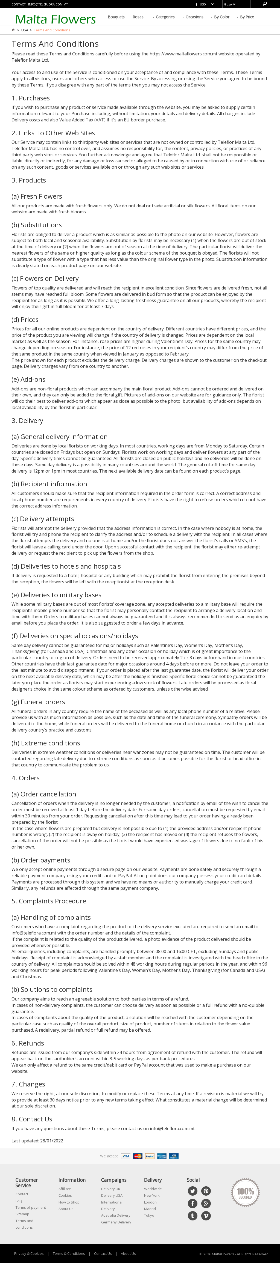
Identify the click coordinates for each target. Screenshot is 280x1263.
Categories (165, 16)
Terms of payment (31, 1207)
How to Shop (69, 1202)
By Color (221, 16)
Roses (138, 16)
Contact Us (103, 1253)
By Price (247, 16)
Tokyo (149, 1215)
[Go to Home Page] (13, 30)
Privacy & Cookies (29, 1253)
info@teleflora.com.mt (48, 4)
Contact (22, 1194)
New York (152, 1195)
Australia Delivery (115, 1215)
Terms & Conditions (69, 1253)
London (150, 1202)
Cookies (65, 1195)
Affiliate (65, 1188)
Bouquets (116, 16)
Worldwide (153, 1188)
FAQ (19, 1200)
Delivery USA (111, 1195)
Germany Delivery (116, 1222)
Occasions (194, 16)
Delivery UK (110, 1188)
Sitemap (22, 1213)
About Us (66, 1208)
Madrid (150, 1208)
